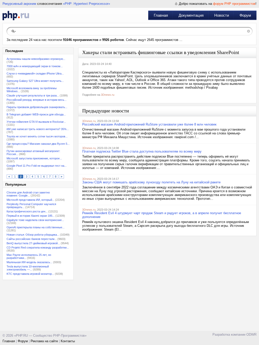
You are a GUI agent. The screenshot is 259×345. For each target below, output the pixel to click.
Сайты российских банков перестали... (32, 238)
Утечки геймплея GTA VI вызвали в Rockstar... (36, 121)
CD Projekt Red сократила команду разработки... (38, 247)
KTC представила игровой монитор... (30, 273)
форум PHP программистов (234, 4)
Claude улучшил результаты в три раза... (33, 95)
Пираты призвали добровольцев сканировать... (37, 107)
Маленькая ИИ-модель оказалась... (29, 262)
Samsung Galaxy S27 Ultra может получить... (35, 80)
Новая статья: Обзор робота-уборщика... (33, 234)
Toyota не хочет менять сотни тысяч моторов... (37, 136)
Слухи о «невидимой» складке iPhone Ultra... (35, 73)
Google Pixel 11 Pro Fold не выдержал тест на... (37, 165)
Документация (191, 15)
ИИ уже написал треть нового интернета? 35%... (38, 129)
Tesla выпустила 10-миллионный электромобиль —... (28, 268)
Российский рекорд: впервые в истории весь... (37, 99)
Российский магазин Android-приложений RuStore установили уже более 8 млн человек (149, 124)
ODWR (251, 334)
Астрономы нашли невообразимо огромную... (36, 58)
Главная (161, 15)
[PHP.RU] (16, 15)
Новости (221, 15)
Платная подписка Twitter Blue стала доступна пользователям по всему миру (142, 151)
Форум (245, 15)
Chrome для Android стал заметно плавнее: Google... (28, 194)
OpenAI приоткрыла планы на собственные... (35, 227)
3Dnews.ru (107, 94)
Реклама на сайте (44, 341)
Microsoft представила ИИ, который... (30, 199)
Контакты (68, 341)
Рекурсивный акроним (19, 4)
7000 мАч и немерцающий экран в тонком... (35, 66)
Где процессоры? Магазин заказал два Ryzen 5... (38, 143)
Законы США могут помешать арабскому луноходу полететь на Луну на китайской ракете (151, 182)
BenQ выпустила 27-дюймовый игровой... (33, 243)
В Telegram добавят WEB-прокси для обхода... (36, 114)
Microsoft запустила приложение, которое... (34, 158)
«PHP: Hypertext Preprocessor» (86, 4)
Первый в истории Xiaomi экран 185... (31, 215)
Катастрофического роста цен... (27, 211)
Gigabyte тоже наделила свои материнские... (35, 219)
